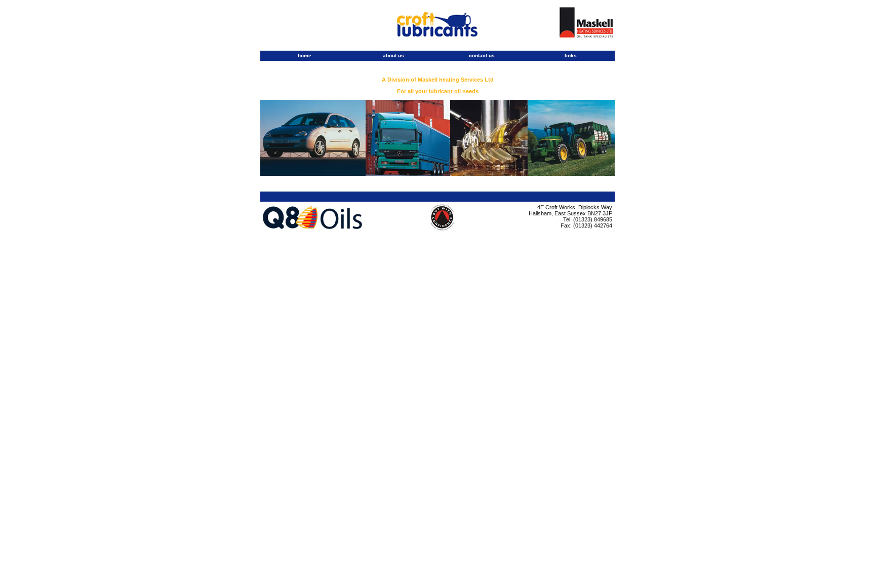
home (304, 55)
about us (393, 55)
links (571, 55)
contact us (482, 55)
